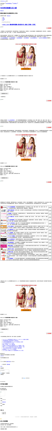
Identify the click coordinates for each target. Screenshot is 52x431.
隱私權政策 (31, 416)
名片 (3, 20)
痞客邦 (7, 361)
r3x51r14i (2, 355)
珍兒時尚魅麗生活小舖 (8, 8)
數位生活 (8, 15)
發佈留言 (2, 374)
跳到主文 (2, 10)
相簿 (3, 17)
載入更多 (2, 368)
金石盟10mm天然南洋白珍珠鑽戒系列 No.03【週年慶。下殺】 (13, 345)
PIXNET (18, 416)
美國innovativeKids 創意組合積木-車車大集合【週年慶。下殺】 (13, 346)
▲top (1, 366)
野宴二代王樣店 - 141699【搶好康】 (8, 344)
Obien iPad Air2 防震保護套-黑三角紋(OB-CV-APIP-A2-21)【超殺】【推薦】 (15, 339)
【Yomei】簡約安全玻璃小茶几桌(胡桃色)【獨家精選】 (12, 348)
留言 (10, 361)
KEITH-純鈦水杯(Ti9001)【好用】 (8, 343)
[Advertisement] (26, 110)
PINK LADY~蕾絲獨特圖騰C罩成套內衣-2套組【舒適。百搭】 (19, 24)
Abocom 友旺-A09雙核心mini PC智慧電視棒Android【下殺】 (13, 350)
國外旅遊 (8, 364)
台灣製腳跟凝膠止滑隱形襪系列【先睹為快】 (10, 340)
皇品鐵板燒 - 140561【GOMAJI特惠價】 (9, 349)
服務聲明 (35, 416)
